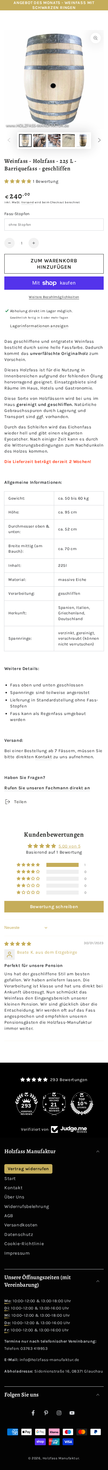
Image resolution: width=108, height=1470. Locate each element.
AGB (8, 1215)
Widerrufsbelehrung (26, 1206)
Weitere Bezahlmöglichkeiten (54, 297)
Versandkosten (21, 1225)
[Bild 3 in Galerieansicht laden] (54, 140)
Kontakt (43, 756)
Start (10, 1178)
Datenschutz (18, 1234)
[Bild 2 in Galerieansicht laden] (39, 140)
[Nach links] (9, 140)
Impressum (17, 1253)
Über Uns (14, 1197)
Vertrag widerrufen (28, 1168)
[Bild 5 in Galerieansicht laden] (83, 140)
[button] (18, 181)
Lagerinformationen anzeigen (39, 325)
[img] (17, 943)
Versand (27, 202)
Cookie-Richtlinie (24, 1243)
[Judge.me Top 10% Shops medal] (81, 1103)
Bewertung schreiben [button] (54, 906)
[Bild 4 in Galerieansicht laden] (68, 140)
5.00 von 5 (69, 846)
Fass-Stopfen (17, 213)
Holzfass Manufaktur (61, 1458)
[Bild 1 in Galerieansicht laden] (25, 140)
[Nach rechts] (99, 140)
